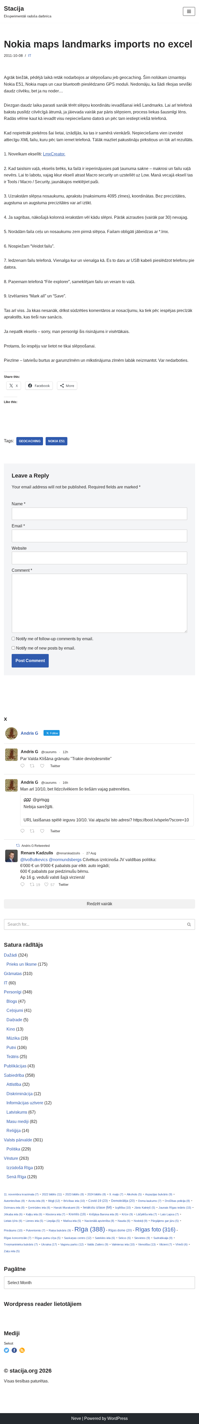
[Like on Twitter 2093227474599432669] (44, 831)
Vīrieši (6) (181, 1244)
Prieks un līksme (21, 964)
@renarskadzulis (68, 853)
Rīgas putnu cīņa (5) (48, 1237)
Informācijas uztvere (24, 1103)
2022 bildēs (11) (52, 1194)
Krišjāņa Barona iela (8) (103, 1214)
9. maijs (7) (116, 1194)
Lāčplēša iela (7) (146, 1214)
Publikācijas (15, 1066)
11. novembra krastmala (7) (21, 1194)
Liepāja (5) (53, 1220)
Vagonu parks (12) (72, 1244)
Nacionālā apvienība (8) (99, 1220)
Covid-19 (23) (98, 1200)
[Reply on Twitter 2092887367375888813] (24, 885)
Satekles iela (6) (105, 1237)
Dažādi (10, 955)
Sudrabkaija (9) (163, 1237)
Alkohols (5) (134, 1194)
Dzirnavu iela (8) (14, 1207)
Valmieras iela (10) (123, 1244)
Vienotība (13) (147, 1244)
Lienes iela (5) (34, 1220)
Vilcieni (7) (165, 1244)
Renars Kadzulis (37, 853)
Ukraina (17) (49, 1244)
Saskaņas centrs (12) (77, 1237)
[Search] (189, 924)
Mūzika (13, 1038)
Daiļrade (14, 1020)
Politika (13, 1149)
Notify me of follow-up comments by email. (54, 639)
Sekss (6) (124, 1237)
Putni (11, 1047)
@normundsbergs (65, 859)
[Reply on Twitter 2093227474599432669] (24, 831)
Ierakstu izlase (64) (97, 1207)
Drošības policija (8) (177, 1200)
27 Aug (91, 853)
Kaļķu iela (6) (34, 1214)
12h (65, 752)
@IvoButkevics (34, 859)
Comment (22, 570)
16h (65, 783)
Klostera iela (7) (55, 1214)
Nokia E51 (56, 441)
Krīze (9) (127, 1214)
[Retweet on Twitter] (18, 845)
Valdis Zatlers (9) (97, 1244)
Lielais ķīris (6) (13, 1220)
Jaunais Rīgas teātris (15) (175, 1207)
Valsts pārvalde (18, 1140)
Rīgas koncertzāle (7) (17, 1237)
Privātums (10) (13, 1230)
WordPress (117, 1418)
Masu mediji (17, 1121)
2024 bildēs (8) (96, 1194)
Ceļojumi (14, 1010)
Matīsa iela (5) (72, 1220)
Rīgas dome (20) (120, 1230)
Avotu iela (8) (36, 1200)
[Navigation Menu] (189, 11)
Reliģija (13, 1130)
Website (19, 548)
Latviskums (16, 1112)
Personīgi (13, 992)
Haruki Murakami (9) (67, 1207)
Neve (76, 1418)
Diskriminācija (19, 1094)
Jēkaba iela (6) (13, 1214)
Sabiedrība (14, 1075)
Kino (10, 1029)
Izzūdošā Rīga (19, 1168)
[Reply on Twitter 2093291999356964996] (24, 766)
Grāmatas (13, 973)
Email (18, 526)
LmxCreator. (54, 154)
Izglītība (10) (123, 1207)
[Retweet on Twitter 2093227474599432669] (34, 831)
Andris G (29, 752)
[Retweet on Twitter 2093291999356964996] (34, 766)
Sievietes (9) (142, 1237)
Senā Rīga (16, 1177)
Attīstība (13, 1084)
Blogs (11, 1001)
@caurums (48, 752)
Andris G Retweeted (36, 846)
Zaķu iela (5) (12, 1251)
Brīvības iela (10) (74, 1200)
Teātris (12, 1056)
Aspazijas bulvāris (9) (158, 1194)
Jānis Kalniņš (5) (144, 1207)
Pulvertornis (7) (35, 1230)
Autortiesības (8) (14, 1200)
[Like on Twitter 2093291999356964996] (44, 766)
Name (18, 504)
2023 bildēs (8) (74, 1194)
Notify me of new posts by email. (45, 648)
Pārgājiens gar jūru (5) (165, 1220)
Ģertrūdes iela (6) (39, 1207)
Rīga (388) (89, 1229)
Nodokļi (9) (140, 1220)
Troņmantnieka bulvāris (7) (21, 1244)
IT (29, 55)
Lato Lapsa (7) (169, 1214)
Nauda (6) (124, 1220)
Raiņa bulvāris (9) (60, 1230)
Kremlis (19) (77, 1214)
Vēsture (11, 1158)
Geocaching (29, 441)
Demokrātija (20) (123, 1200)
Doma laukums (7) (149, 1200)
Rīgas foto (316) (155, 1229)
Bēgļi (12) (54, 1200)
